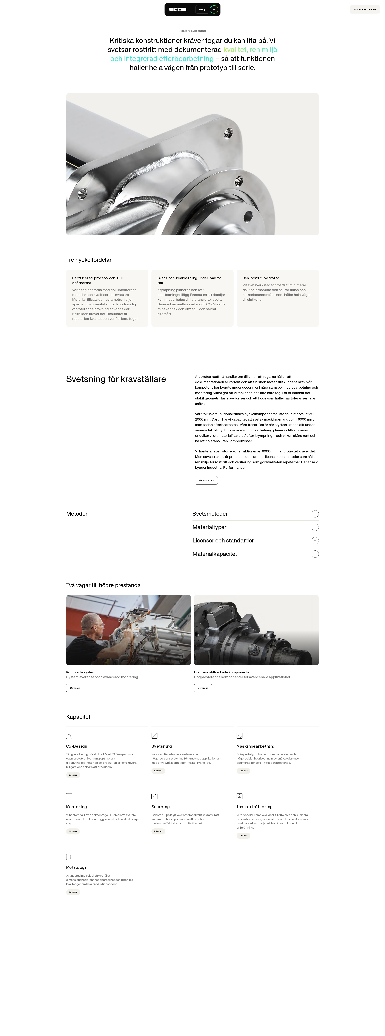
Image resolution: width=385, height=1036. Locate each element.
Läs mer (73, 775)
